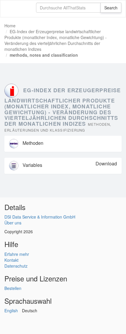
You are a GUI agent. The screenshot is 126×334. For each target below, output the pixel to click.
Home (10, 25)
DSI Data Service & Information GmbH (39, 217)
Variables (31, 165)
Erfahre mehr (16, 254)
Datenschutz (16, 266)
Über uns (12, 223)
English (11, 310)
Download (106, 163)
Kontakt (11, 260)
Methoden (32, 143)
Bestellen (12, 288)
